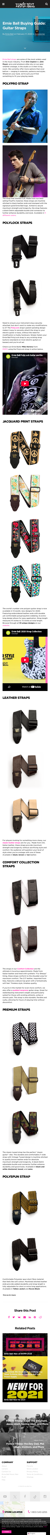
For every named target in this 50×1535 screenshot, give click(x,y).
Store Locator (32, 1469)
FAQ (3, 1480)
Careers (5, 1469)
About (4, 1466)
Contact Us (6, 1471)
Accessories (40, 34)
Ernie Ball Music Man (10, 1474)
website (6, 625)
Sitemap (30, 1477)
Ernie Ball (9, 34)
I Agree (6, 1531)
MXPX (5, 349)
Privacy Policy (32, 1471)
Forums (30, 1466)
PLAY (4, 1477)
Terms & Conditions (34, 1474)
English (32, 1533)
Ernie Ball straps (9, 59)
